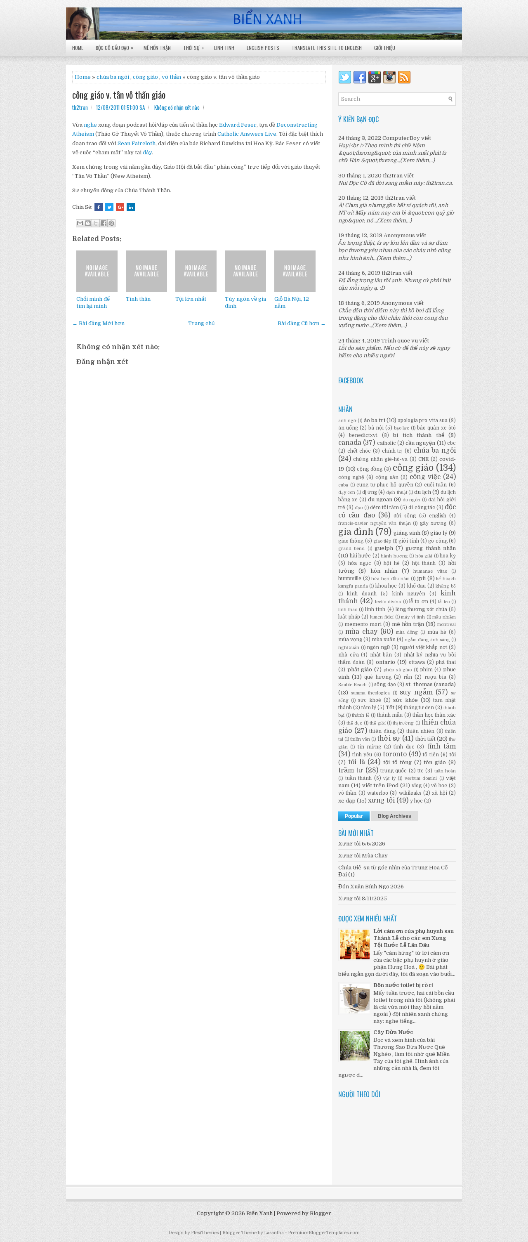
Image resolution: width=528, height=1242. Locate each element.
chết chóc (359, 451)
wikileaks (410, 793)
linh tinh (375, 609)
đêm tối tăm (384, 507)
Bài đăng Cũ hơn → (302, 323)
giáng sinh (407, 533)
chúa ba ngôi (113, 77)
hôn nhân (383, 571)
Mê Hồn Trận (157, 47)
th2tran (393, 175)
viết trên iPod (380, 785)
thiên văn (360, 739)
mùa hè (436, 632)
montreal (446, 624)
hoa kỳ (448, 556)
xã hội (439, 793)
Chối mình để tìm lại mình (93, 302)
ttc (420, 771)
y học (416, 801)
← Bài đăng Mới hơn (98, 323)
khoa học (386, 586)
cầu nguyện (420, 443)
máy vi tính (412, 617)
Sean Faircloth (137, 143)
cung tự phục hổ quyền (384, 485)
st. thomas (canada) (430, 684)
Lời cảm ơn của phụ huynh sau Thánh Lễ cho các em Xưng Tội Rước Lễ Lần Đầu (413, 938)
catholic (386, 443)
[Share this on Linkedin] (131, 207)
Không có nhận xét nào (177, 107)
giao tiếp (382, 541)
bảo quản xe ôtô (436, 428)
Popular (354, 816)
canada (349, 442)
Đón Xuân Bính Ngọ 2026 (371, 886)
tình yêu (362, 755)
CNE (423, 459)
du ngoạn (380, 499)
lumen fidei (382, 617)
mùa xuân (384, 639)
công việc (425, 477)
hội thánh (424, 563)
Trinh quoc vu (399, 341)
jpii (421, 578)
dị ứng (369, 492)
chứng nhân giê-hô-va (380, 459)
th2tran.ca (439, 183)
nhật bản (381, 655)
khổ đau (416, 586)
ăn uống (348, 428)
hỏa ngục (360, 563)
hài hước (360, 556)
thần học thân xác (434, 715)
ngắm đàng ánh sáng (427, 640)
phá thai (446, 662)
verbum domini (421, 778)
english (437, 516)
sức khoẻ (369, 700)
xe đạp (347, 801)
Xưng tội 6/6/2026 (361, 844)
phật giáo (359, 669)
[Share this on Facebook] (98, 207)
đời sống (405, 516)
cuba (343, 485)
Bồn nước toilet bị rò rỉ (403, 985)
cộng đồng (369, 469)
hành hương (394, 556)
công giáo (145, 77)
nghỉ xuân (348, 647)
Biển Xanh (259, 1213)
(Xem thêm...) (417, 160)
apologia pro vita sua (423, 420)
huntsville (349, 578)
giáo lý (439, 533)
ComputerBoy (401, 138)
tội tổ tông (397, 762)
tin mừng (369, 747)
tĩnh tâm (441, 746)
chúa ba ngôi (435, 450)
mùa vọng (350, 639)
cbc (451, 443)
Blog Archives (394, 816)
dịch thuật (396, 492)
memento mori (363, 624)
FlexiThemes (205, 1232)
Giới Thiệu (384, 47)
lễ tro (443, 602)
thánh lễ (361, 715)
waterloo (377, 793)
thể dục (354, 723)
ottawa (417, 662)
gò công (437, 541)
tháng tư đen (419, 708)
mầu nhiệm (444, 617)
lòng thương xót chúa (421, 609)
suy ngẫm (416, 692)
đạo (359, 507)
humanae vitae (430, 571)
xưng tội (381, 800)
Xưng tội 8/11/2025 (362, 898)
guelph (384, 548)
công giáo (413, 468)
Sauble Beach (352, 684)
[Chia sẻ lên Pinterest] (111, 223)
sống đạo (385, 684)
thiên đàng (382, 731)
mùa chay (361, 631)
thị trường (403, 723)
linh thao (347, 609)
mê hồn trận (408, 624)
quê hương (377, 677)
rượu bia (435, 677)
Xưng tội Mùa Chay (363, 855)
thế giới (378, 723)
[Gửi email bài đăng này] (80, 223)
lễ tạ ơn (418, 601)
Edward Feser (238, 125)
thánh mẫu (390, 715)
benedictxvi (363, 435)
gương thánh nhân (430, 548)
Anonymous (399, 235)
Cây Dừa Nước (393, 1032)
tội (452, 754)
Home (77, 47)
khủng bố (446, 586)
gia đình (355, 532)
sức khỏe (405, 700)
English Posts (263, 47)
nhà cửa (348, 655)
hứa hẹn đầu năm (390, 578)
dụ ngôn (412, 500)
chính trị (392, 451)
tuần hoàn (445, 771)
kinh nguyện (408, 594)
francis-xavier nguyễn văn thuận (374, 523)
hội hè (392, 563)
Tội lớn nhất (190, 299)
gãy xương (433, 523)
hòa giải (424, 556)
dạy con (346, 492)
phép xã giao (398, 670)
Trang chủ (201, 323)
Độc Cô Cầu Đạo (114, 47)
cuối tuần (435, 485)
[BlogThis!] (88, 223)
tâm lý (368, 708)
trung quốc (393, 771)
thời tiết (425, 739)
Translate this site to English (327, 47)
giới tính (408, 541)
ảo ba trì (374, 420)
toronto (395, 754)
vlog (417, 786)
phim (426, 670)
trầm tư (350, 770)
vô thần (171, 77)
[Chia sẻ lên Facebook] (103, 223)
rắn (407, 677)
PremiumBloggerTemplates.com (324, 1232)
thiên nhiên (420, 731)
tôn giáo (435, 762)
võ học (439, 786)
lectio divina (388, 602)
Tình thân (138, 299)
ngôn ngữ (378, 647)
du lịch (422, 492)
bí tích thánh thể (418, 435)
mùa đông (407, 632)
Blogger (320, 1213)
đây (147, 152)
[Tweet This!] (109, 207)
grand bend (351, 548)
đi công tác (421, 507)
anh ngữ (347, 420)
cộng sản (386, 477)
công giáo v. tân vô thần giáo (118, 94)
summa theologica (370, 693)
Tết (390, 707)
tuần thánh (358, 778)
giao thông (350, 541)
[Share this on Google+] (120, 207)
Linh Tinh (224, 47)
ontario (385, 662)
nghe (90, 125)
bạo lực (402, 428)
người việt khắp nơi (423, 647)
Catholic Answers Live (246, 134)
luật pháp (349, 617)
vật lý (389, 778)
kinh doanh (362, 594)
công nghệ (351, 477)
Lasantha (274, 1232)
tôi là (356, 762)
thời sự (388, 738)
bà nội (376, 428)
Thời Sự (193, 47)
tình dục (404, 747)
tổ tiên (430, 755)
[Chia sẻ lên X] (96, 223)
